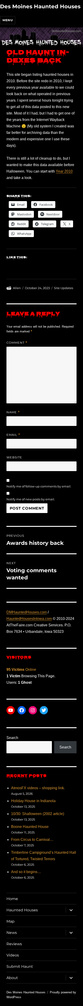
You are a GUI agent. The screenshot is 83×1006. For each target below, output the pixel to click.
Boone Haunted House (30, 827)
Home (12, 899)
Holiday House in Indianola (33, 801)
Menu (8, 20)
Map (10, 921)
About (12, 978)
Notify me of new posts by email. (30, 499)
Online (21, 670)
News (11, 932)
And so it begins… (26, 872)
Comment (16, 343)
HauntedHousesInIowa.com (29, 619)
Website (14, 457)
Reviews (14, 944)
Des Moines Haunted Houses (40, 6)
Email (13, 435)
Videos (12, 955)
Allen (17, 288)
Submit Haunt (19, 966)
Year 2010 (64, 171)
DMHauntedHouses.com (26, 612)
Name (13, 412)
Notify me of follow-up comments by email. (38, 486)
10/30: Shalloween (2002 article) (37, 814)
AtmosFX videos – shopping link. (38, 788)
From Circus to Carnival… (32, 840)
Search (12, 738)
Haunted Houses (22, 910)
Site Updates (63, 288)
